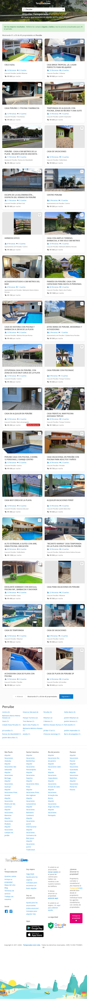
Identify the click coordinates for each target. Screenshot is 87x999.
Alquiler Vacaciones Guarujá (9, 784)
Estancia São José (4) (30, 712)
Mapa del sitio (10, 885)
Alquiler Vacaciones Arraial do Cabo (54, 784)
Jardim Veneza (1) (70, 721)
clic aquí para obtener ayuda (54, 907)
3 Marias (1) (48, 721)
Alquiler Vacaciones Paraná (74, 758)
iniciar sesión (53, 872)
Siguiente (65, 696)
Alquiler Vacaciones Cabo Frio (54, 767)
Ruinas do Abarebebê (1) (11, 734)
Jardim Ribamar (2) (71, 718)
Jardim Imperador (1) (72, 730)
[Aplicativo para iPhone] (35, 936)
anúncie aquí (53, 898)
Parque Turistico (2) (30, 718)
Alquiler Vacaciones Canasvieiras (31, 801)
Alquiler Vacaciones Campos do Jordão (9, 831)
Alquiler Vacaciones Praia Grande (11, 792)
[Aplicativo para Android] (35, 930)
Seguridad (30, 874)
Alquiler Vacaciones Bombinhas (30, 758)
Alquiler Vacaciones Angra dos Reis (53, 804)
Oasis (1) (5, 721)
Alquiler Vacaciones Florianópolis (31, 767)
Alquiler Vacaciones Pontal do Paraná (74, 785)
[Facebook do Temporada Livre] (7, 912)
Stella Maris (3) (69, 712)
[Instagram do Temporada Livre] (11, 912)
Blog (6, 888)
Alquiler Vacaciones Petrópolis (52, 812)
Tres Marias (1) (28, 721)
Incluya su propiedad (76, 917)
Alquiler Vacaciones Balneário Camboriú (30, 811)
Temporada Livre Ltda (31, 945)
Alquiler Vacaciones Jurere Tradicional (30, 845)
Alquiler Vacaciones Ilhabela (9, 821)
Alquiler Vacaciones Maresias (9, 812)
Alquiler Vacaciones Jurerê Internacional (31, 822)
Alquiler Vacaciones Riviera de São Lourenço (10, 802)
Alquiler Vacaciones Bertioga (9, 775)
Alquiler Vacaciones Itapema (30, 775)
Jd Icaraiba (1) (7, 730)
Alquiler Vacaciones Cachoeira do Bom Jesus (31, 834)
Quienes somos (10, 876)
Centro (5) (6, 712)
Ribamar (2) (48, 718)
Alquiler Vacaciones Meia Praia (32, 784)
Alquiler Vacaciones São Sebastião (10, 767)
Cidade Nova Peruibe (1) (11, 725)
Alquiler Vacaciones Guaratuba (74, 767)
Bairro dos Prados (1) (31, 725)
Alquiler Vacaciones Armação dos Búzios (53, 793)
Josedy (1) (26, 734)
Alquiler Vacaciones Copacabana (52, 775)
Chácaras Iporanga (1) (52, 734)
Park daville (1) (69, 725)
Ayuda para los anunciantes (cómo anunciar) (32, 905)
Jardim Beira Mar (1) (9, 737)
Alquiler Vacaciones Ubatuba (9, 758)
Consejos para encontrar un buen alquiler (31, 885)
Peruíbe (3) (48, 712)
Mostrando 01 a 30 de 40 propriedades (42, 696)
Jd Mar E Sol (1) (49, 730)
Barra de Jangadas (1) (72, 734)
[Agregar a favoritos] (39, 41)
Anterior (20, 696)
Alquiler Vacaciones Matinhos (74, 775)
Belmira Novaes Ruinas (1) (53, 725)
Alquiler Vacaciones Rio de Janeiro (53, 758)
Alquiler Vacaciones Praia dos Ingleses (32, 792)
